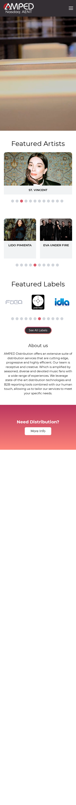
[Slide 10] (52, 201)
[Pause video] (7, 127)
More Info (38, 431)
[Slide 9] (48, 201)
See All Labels (38, 330)
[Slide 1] (12, 201)
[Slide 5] (30, 201)
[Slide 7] (39, 201)
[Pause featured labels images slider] (38, 300)
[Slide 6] (35, 201)
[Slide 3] (21, 201)
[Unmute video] (69, 127)
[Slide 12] (61, 201)
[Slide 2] (17, 201)
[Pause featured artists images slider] (38, 169)
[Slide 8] (43, 201)
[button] (71, 8)
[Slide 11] (57, 201)
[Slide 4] (26, 201)
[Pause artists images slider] (38, 236)
